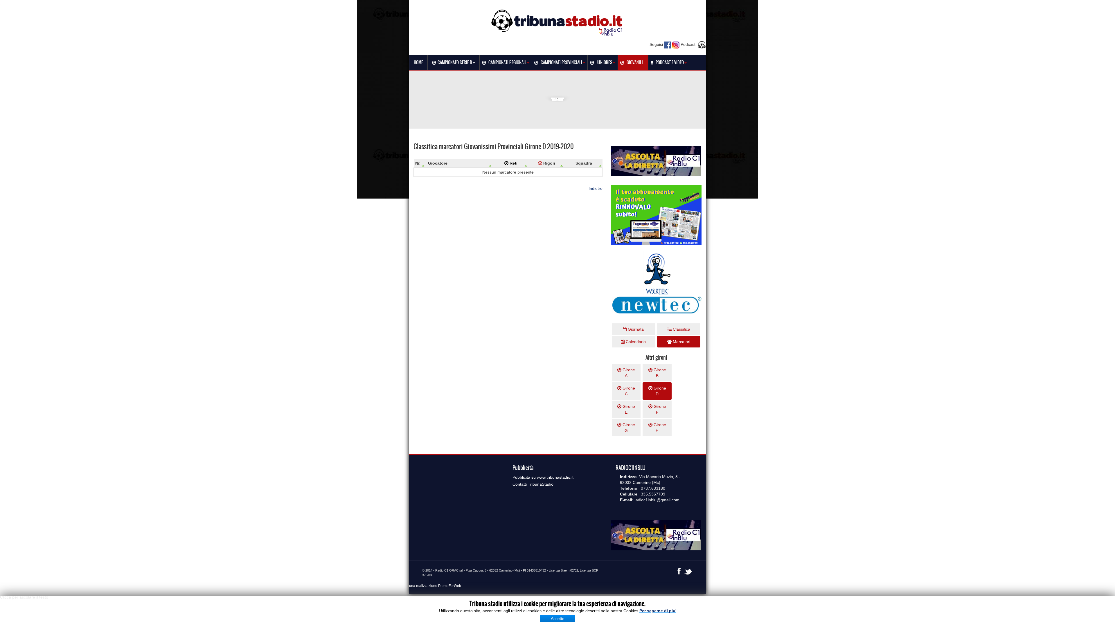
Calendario (635, 341)
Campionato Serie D (455, 62)
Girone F (659, 409)
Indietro (596, 188)
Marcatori (681, 341)
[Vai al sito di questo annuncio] (64, 148)
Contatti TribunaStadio (532, 484)
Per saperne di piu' (657, 610)
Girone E (628, 409)
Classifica (681, 329)
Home (418, 62)
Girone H (659, 427)
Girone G (628, 427)
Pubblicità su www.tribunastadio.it (542, 477)
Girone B (659, 372)
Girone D (659, 391)
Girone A (628, 372)
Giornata (635, 329)
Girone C (628, 391)
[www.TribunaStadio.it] (557, 22)
